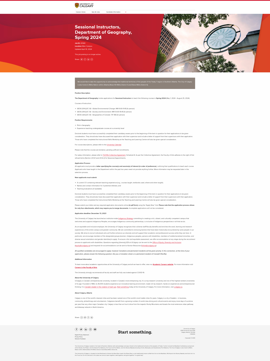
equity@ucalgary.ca (82, 246)
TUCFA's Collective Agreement (114, 155)
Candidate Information (113, 12)
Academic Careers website (163, 264)
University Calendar (114, 145)
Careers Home (80, 12)
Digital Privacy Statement (82, 335)
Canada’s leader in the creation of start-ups (100, 287)
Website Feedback (80, 339)
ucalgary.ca (178, 287)
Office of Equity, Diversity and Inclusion (166, 243)
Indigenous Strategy (125, 218)
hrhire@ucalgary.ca (149, 246)
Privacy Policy (79, 337)
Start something (123, 287)
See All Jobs (96, 12)
